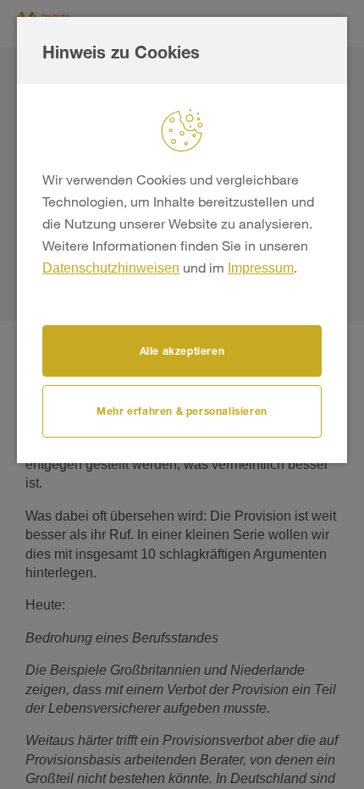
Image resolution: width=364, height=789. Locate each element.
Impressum (261, 268)
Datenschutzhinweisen (110, 268)
